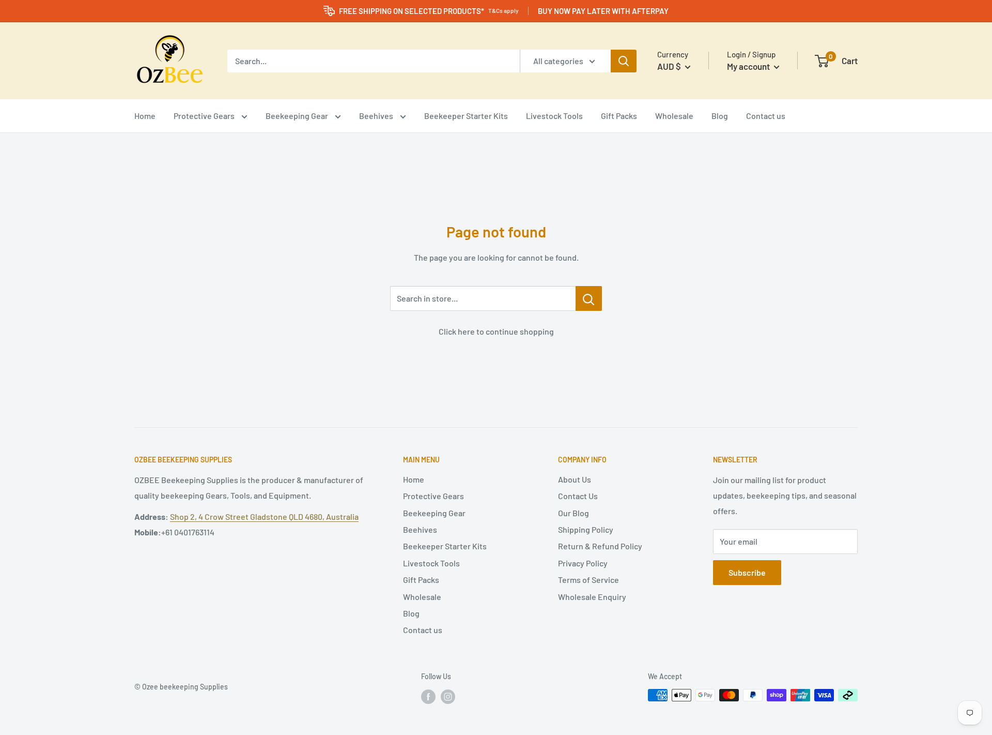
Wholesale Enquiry (592, 597)
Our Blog (573, 513)
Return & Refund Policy (600, 546)
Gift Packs (619, 116)
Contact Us (578, 496)
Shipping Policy (585, 529)
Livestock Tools (554, 116)
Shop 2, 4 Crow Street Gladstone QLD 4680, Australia (264, 516)
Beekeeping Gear (298, 116)
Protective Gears (205, 116)
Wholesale (674, 116)
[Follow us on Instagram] (448, 696)
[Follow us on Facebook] (428, 696)
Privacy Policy (583, 563)
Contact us (765, 116)
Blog (719, 116)
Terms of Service (588, 579)
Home (145, 116)
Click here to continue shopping (496, 331)
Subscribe (747, 572)
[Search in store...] (589, 298)
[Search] (624, 61)
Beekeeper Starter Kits (466, 116)
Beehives (377, 116)
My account (749, 66)
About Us (574, 479)
